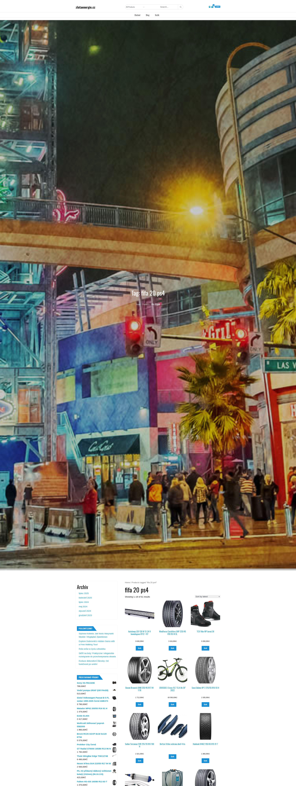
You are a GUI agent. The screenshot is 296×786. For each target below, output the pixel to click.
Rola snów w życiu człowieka (92, 649)
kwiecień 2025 (85, 598)
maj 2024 (83, 606)
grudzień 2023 (85, 615)
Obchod (137, 15)
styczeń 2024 (85, 611)
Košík (157, 15)
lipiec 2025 (84, 593)
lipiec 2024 (84, 602)
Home (127, 582)
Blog (147, 15)
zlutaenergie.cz (85, 7)
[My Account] (210, 7)
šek (139, 648)
